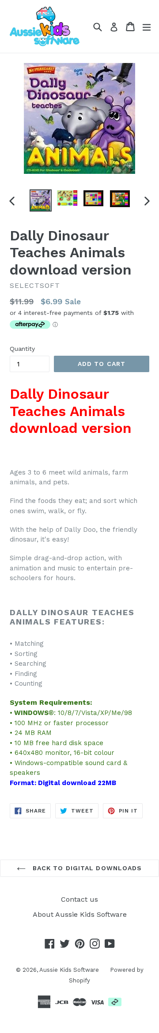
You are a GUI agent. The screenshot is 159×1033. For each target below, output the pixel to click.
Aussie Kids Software (69, 969)
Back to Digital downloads (86, 868)
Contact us (79, 899)
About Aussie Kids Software (80, 914)
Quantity (22, 348)
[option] (40, 200)
